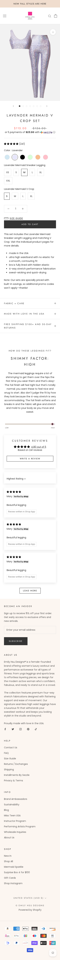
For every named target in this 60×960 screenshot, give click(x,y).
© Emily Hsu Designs (30, 905)
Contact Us (10, 747)
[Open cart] (55, 16)
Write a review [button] (30, 458)
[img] (14, 492)
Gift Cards (10, 878)
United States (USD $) (29, 898)
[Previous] (13, 106)
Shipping (9, 769)
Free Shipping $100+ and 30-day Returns (28, 326)
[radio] (7, 157)
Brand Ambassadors (15, 799)
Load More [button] (30, 590)
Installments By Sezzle (17, 775)
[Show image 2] (23, 106)
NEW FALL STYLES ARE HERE (30, 3)
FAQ (6, 753)
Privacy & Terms (13, 780)
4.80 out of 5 (38, 446)
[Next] (46, 106)
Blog (6, 810)
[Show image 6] (37, 106)
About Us (9, 837)
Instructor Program (15, 821)
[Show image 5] (33, 106)
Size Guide (10, 758)
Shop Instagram (13, 883)
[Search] (49, 15)
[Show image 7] (40, 106)
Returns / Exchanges (16, 764)
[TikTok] (36, 729)
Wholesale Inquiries (15, 832)
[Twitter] (13, 729)
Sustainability (11, 804)
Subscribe (16, 641)
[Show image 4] (30, 106)
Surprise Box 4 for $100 (17, 872)
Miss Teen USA (12, 815)
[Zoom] (53, 32)
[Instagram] (20, 729)
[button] (30, 132)
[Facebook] (5, 729)
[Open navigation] (4, 16)
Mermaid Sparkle (13, 866)
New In (8, 856)
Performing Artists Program (20, 826)
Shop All (8, 861)
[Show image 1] (19, 106)
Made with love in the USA (24, 313)
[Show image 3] (26, 106)
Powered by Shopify (30, 910)
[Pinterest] (28, 729)
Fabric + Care (14, 303)
